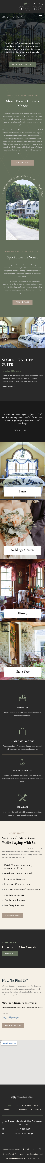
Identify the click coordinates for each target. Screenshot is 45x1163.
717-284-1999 (23, 1129)
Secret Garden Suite (18, 362)
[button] (5, 337)
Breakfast (22, 807)
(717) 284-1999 (10, 1017)
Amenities (22, 707)
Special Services (22, 771)
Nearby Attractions (22, 741)
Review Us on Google (23, 1133)
